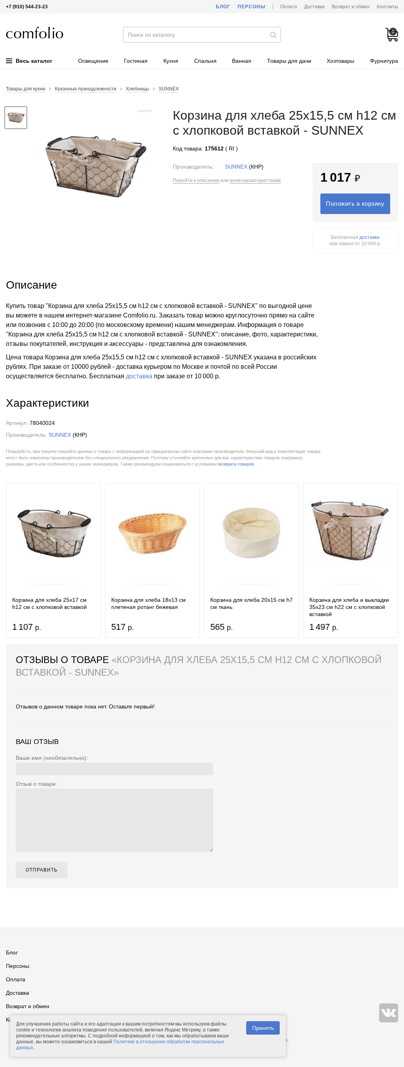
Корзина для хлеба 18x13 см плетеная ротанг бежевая (148, 603)
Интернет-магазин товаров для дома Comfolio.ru (34, 32)
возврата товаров (236, 464)
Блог (223, 6)
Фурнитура (384, 61)
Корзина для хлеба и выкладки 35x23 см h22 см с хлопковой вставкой (349, 607)
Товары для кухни (25, 89)
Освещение (93, 61)
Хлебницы (137, 89)
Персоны (252, 6)
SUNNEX (169, 89)
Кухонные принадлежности (85, 89)
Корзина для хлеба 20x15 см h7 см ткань (251, 603)
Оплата (288, 6)
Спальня (205, 61)
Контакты (387, 6)
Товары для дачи (289, 61)
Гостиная (136, 61)
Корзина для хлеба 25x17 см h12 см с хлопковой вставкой (49, 603)
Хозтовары (340, 61)
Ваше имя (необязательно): (52, 758)
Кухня (170, 61)
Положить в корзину (355, 203)
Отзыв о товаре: (36, 784)
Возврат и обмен (351, 6)
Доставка (314, 6)
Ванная (241, 61)
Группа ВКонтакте (388, 1012)
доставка (369, 237)
